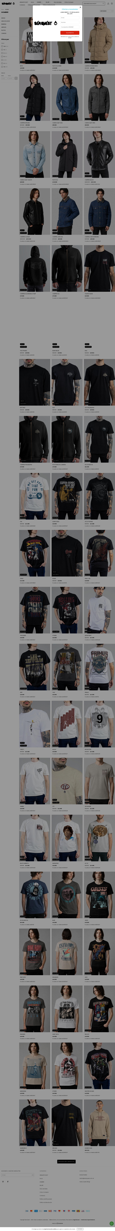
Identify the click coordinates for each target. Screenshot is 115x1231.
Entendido (80, 1229)
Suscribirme (70, 33)
